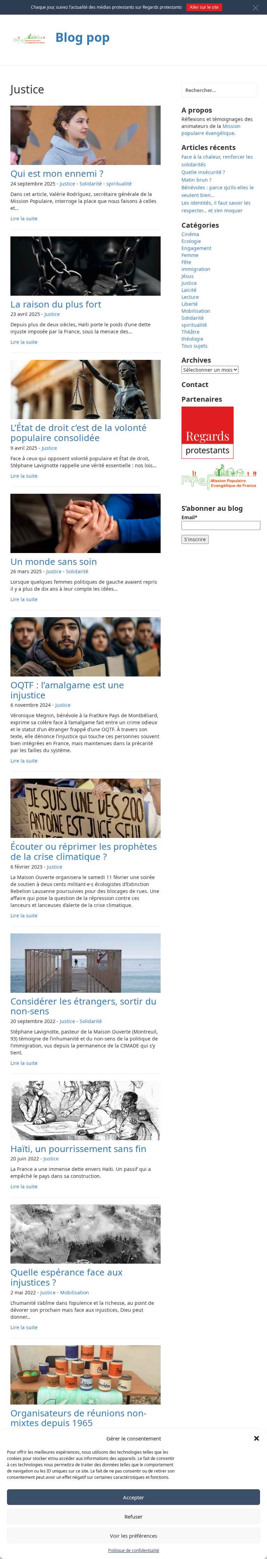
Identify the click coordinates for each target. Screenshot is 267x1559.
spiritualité (119, 183)
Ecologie (191, 241)
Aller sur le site (204, 7)
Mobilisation (74, 1292)
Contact (195, 384)
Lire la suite (24, 218)
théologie (192, 338)
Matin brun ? (196, 179)
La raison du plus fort (55, 304)
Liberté (189, 304)
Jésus (187, 276)
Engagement (196, 248)
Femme (190, 255)
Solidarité (91, 183)
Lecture (190, 297)
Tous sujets (194, 345)
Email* (189, 517)
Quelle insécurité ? (203, 172)
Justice (67, 183)
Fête (186, 262)
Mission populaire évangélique (211, 129)
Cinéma (190, 234)
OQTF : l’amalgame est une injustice (67, 690)
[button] (256, 1438)
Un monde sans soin (53, 561)
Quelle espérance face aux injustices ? (66, 1277)
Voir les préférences (133, 1535)
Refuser (133, 1516)
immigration (195, 269)
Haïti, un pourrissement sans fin (78, 1148)
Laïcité (188, 290)
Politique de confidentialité (133, 1550)
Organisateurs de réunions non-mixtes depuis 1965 (78, 1418)
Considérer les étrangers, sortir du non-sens (83, 1006)
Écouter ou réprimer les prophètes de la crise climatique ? (83, 851)
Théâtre (190, 331)
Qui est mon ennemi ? (56, 173)
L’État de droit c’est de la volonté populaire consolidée (78, 432)
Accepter (133, 1497)
